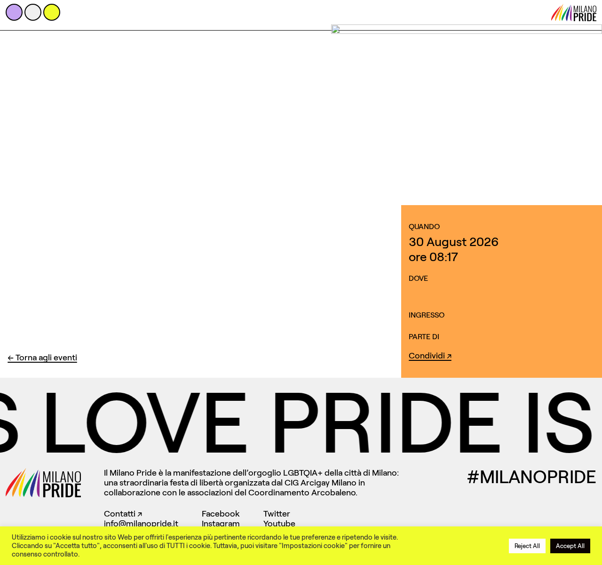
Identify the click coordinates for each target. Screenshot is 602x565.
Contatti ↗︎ (123, 513)
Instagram (221, 523)
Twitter (276, 513)
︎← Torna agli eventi (42, 357)
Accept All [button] (570, 545)
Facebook (221, 513)
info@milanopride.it (141, 523)
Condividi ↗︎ (430, 355)
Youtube (279, 523)
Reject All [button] (527, 545)
